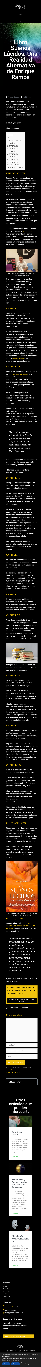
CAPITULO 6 (13, 154)
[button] (20, 13)
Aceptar (6, 1364)
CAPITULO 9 (13, 162)
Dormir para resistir (17, 1133)
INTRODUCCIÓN (15, 140)
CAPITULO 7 (13, 157)
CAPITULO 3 (13, 146)
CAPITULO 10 (15, 165)
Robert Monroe (29, 231)
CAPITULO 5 (13, 151)
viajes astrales (18, 358)
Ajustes (25, 1364)
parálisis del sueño (20, 374)
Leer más (15, 1157)
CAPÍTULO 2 (13, 143)
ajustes (17, 1360)
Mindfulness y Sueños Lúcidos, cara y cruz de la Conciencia (19, 1183)
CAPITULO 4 (13, 149)
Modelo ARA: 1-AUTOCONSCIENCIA (20, 1238)
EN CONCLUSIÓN (16, 167)
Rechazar (15, 1364)
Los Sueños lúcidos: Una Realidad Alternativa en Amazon (20, 925)
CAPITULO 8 (13, 159)
